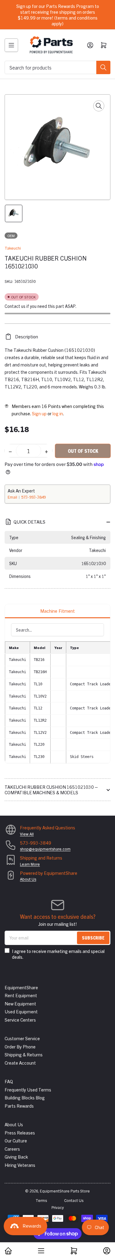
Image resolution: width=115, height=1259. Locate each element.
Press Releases (20, 1132)
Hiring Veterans (20, 1165)
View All (27, 833)
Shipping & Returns (24, 1054)
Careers (12, 1149)
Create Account (20, 1063)
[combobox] (57, 67)
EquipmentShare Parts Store (65, 1190)
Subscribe (93, 937)
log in (57, 413)
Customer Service (22, 1038)
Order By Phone (20, 1046)
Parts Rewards (19, 1106)
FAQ (9, 1081)
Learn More (30, 864)
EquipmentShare (21, 987)
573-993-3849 (33, 497)
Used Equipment (21, 1011)
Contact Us (73, 1200)
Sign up (39, 413)
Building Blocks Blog (25, 1097)
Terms (41, 1200)
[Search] (103, 67)
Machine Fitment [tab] (57, 611)
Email (13, 497)
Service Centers (20, 1020)
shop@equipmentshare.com (45, 848)
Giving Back (16, 1157)
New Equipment (20, 1003)
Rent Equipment (21, 995)
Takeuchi (13, 248)
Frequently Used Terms (28, 1089)
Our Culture (16, 1140)
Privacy (58, 1207)
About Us (28, 879)
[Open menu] (11, 45)
